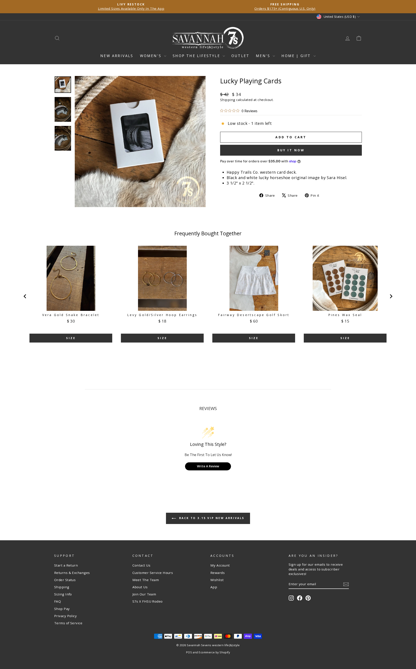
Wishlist (217, 580)
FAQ (57, 601)
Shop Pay (62, 608)
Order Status (65, 580)
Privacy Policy (65, 616)
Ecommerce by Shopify (214, 652)
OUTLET (240, 55)
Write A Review (208, 466)
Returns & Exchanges (72, 572)
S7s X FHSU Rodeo (147, 601)
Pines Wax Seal (345, 315)
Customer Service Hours (152, 572)
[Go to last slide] (25, 296)
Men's (264, 55)
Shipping (227, 99)
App (213, 587)
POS (189, 652)
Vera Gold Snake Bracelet (71, 315)
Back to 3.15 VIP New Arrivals (211, 518)
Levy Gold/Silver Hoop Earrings (162, 315)
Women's (151, 55)
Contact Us (141, 565)
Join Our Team (144, 594)
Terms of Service (68, 623)
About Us (140, 587)
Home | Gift (296, 55)
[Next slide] (391, 296)
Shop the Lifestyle (197, 55)
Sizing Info (63, 594)
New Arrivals (116, 55)
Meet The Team (145, 580)
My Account (220, 565)
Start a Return (66, 565)
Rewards (217, 572)
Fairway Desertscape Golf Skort (254, 315)
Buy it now (291, 150)
